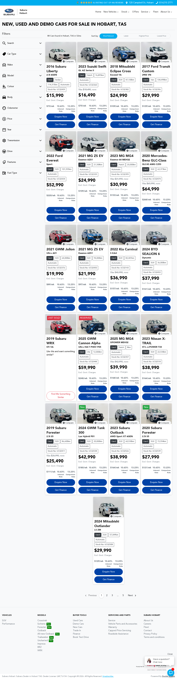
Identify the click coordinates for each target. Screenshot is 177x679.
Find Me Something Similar (60, 396)
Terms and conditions (154, 637)
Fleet (155, 12)
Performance (8, 624)
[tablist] (135, 36)
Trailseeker (42, 637)
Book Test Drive (81, 637)
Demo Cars (78, 624)
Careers (147, 624)
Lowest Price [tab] (161, 36)
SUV (4, 621)
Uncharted (42, 640)
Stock (124, 12)
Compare (69, 62)
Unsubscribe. (108, 676)
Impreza (41, 644)
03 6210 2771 (166, 3)
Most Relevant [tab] (108, 36)
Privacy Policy (150, 634)
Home (98, 12)
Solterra (41, 624)
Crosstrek (42, 621)
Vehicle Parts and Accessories (122, 624)
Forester (41, 627)
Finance (76, 634)
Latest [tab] (126, 36)
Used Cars (78, 621)
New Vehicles (109, 12)
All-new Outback (45, 634)
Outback (41, 631)
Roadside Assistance (118, 634)
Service (144, 12)
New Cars (77, 627)
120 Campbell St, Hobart (141, 3)
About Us (165, 12)
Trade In (77, 631)
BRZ (39, 647)
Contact (148, 631)
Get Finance (61, 125)
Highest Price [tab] (144, 36)
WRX (39, 650)
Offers (135, 12)
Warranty (112, 627)
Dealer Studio (168, 676)
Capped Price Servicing (119, 631)
